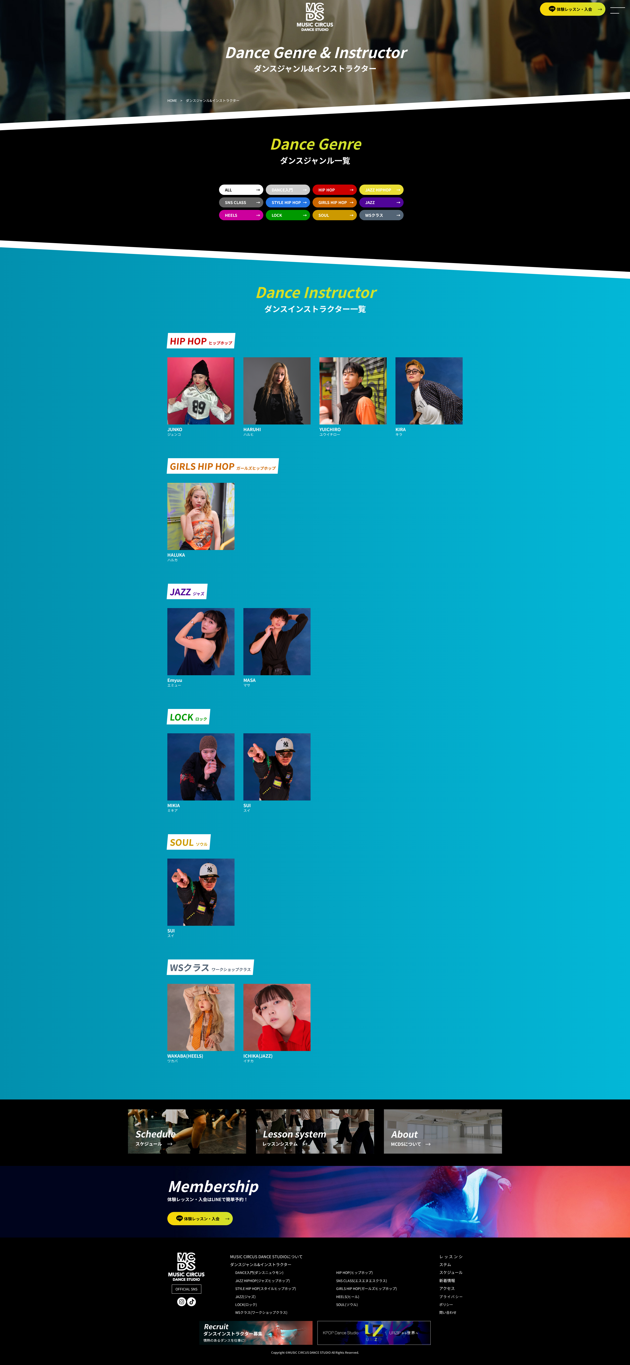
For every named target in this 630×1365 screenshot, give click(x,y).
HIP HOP (326, 190)
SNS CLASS (235, 202)
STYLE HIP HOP (286, 202)
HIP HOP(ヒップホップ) (354, 1272)
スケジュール (451, 1272)
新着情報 (447, 1280)
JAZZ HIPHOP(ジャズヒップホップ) (262, 1280)
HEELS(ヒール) (347, 1296)
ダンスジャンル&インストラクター (260, 1264)
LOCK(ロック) (246, 1304)
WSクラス (374, 215)
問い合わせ (448, 1312)
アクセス (447, 1288)
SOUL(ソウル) (347, 1304)
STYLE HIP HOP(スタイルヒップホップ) (265, 1288)
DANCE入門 (282, 190)
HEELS (231, 215)
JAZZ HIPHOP (378, 190)
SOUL (323, 215)
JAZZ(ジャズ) (245, 1296)
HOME (172, 100)
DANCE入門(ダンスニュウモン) (259, 1272)
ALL (228, 190)
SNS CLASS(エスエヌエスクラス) (361, 1280)
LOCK (277, 215)
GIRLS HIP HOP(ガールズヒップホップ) (366, 1288)
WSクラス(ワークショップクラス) (261, 1312)
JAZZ (370, 202)
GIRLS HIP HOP (332, 202)
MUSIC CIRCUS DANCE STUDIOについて (270, 1256)
